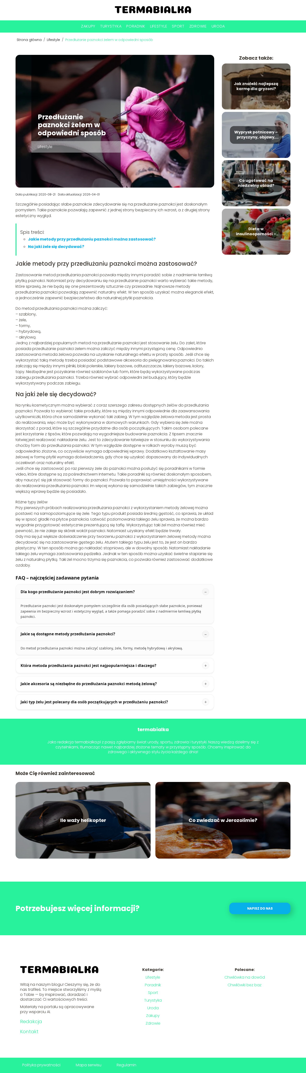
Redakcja (31, 1021)
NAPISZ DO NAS (260, 908)
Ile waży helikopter (83, 820)
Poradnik (135, 26)
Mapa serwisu (88, 1065)
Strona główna (30, 39)
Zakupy (88, 26)
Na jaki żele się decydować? (56, 246)
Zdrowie (198, 26)
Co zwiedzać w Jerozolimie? (223, 820)
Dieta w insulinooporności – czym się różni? (256, 232)
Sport (178, 26)
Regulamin (126, 1065)
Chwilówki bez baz (245, 985)
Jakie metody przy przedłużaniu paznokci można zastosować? (92, 239)
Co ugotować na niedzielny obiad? (256, 183)
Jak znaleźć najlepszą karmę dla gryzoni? (256, 86)
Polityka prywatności (41, 1065)
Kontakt (29, 1031)
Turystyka (110, 26)
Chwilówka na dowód (244, 977)
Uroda (218, 26)
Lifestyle (158, 26)
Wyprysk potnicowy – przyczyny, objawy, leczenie (256, 135)
